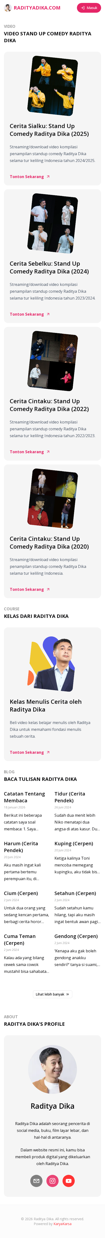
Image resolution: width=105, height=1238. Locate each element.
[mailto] (36, 1181)
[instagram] (52, 1181)
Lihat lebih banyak (50, 994)
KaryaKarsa (62, 1223)
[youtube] (69, 1181)
